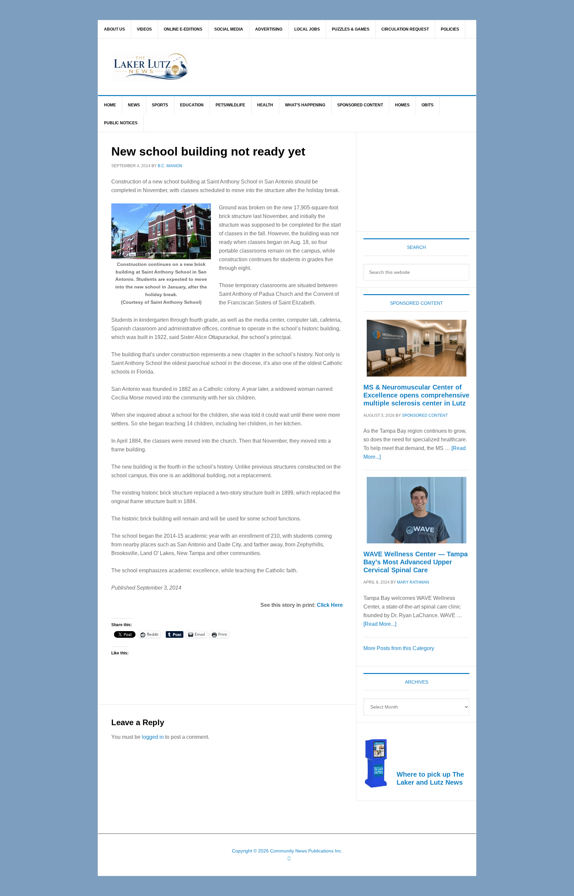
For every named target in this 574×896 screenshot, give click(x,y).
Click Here (330, 605)
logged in (153, 737)
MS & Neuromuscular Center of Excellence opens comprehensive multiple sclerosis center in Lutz (416, 395)
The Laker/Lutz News (304, 67)
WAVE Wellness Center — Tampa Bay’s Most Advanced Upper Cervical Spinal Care (415, 562)
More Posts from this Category (398, 648)
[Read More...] (379, 624)
